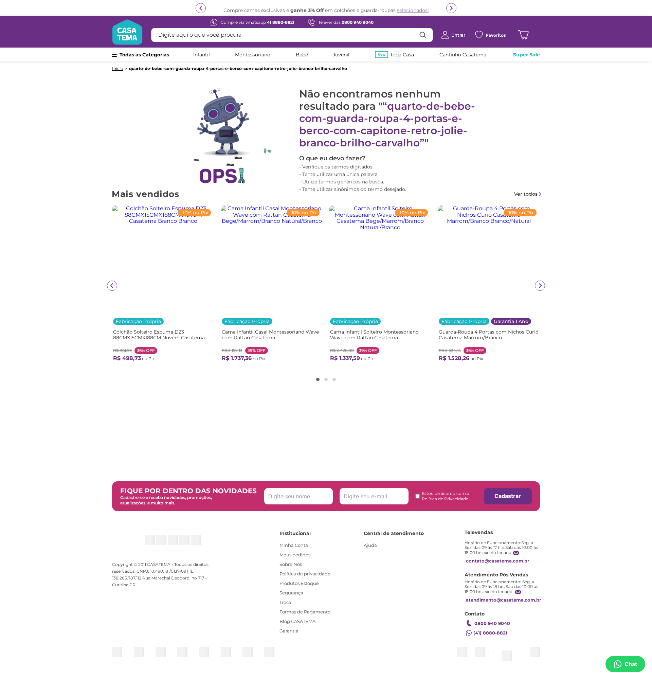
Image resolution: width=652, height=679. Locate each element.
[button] (318, 379)
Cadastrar (507, 502)
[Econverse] (522, 655)
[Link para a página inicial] (117, 68)
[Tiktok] (189, 543)
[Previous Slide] (112, 286)
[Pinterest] (173, 543)
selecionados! (413, 9)
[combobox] (292, 35)
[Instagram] (141, 543)
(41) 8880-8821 (490, 639)
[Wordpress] (205, 543)
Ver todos (526, 194)
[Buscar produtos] (423, 35)
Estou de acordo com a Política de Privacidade (445, 502)
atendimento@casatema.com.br (503, 606)
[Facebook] (157, 543)
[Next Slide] (540, 286)
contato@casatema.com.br (497, 567)
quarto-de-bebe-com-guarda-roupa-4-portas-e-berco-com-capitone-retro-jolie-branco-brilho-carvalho (238, 68)
